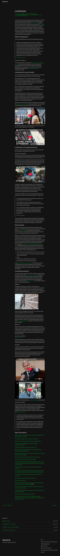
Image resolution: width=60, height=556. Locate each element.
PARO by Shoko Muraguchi (19, 337)
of (32, 400)
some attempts (30, 280)
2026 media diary (6, 521)
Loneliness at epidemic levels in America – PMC (25, 447)
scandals (36, 400)
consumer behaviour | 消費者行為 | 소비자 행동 (21, 13)
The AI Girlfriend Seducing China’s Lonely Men (25, 459)
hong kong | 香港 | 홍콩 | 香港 (19, 14)
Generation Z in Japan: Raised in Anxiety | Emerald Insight (28, 441)
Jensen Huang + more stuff (8, 530)
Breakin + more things (8, 505)
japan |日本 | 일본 (17, 15)
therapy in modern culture (22, 104)
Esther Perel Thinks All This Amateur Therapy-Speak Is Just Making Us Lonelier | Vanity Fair (28, 450)
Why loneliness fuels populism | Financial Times (25, 478)
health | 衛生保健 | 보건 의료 (33, 13)
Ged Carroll (5, 1)
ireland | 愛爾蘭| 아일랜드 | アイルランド (37, 14)
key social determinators (31, 275)
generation (33, 23)
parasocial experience (23, 321)
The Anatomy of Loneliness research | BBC (24, 494)
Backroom (54, 505)
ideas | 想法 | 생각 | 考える (27, 14)
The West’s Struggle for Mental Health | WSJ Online (26, 438)
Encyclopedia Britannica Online (20, 57)
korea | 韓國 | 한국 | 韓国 (23, 15)
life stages (42, 24)
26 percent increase (32, 68)
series (30, 400)
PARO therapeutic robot (20, 480)
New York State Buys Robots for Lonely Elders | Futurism (27, 457)
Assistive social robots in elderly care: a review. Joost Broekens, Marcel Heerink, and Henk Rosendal (29, 483)
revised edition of (25, 263)
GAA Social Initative (21, 411)
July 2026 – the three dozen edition (10, 527)
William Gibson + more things (9, 524)
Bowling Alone (22, 230)
